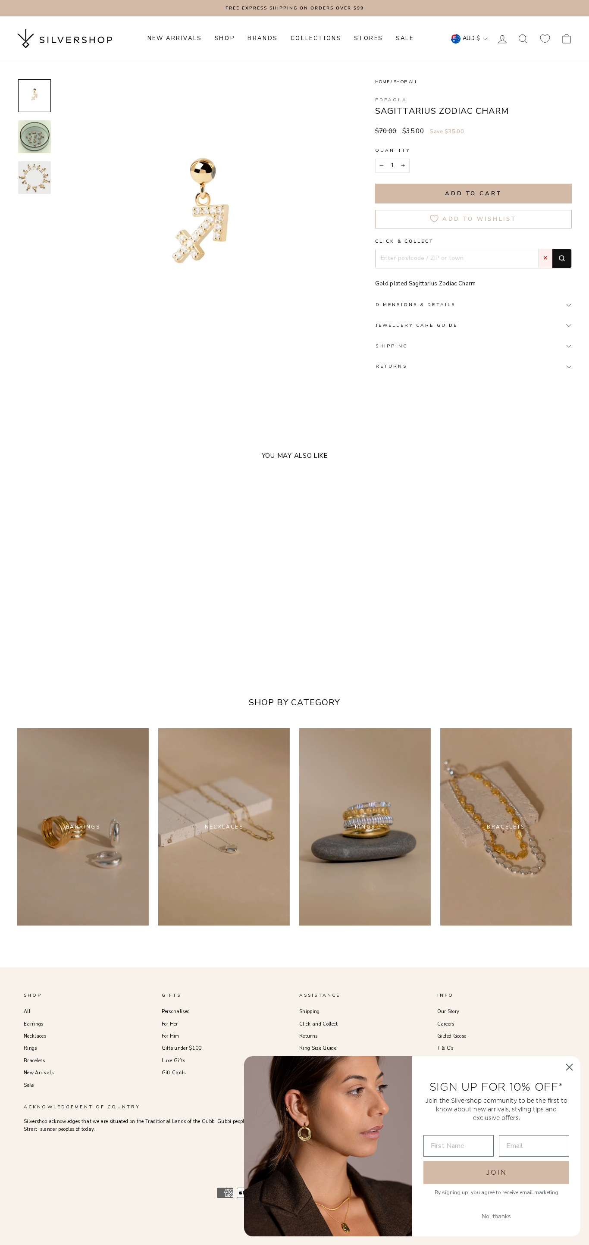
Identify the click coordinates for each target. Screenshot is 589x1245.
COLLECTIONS (316, 38)
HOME (382, 81)
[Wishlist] (545, 39)
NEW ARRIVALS (174, 38)
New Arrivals (38, 1073)
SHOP (225, 38)
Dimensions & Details (415, 304)
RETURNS (391, 366)
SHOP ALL (406, 81)
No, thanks (496, 1216)
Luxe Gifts (173, 1060)
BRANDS (263, 38)
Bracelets (34, 1060)
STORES (368, 38)
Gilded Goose (452, 1036)
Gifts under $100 (182, 1048)
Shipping (309, 1011)
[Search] (561, 258)
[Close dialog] (569, 1067)
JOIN (496, 1172)
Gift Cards (174, 1073)
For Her (170, 1024)
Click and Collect (318, 1024)
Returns (308, 1036)
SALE (405, 38)
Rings (30, 1048)
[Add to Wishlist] (131, 620)
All (27, 1011)
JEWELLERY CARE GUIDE (416, 325)
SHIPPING (392, 346)
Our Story (448, 1011)
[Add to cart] (144, 620)
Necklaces (35, 1036)
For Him (170, 1036)
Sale (29, 1085)
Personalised (176, 1011)
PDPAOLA (391, 100)
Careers (445, 1024)
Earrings (34, 1024)
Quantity (392, 150)
